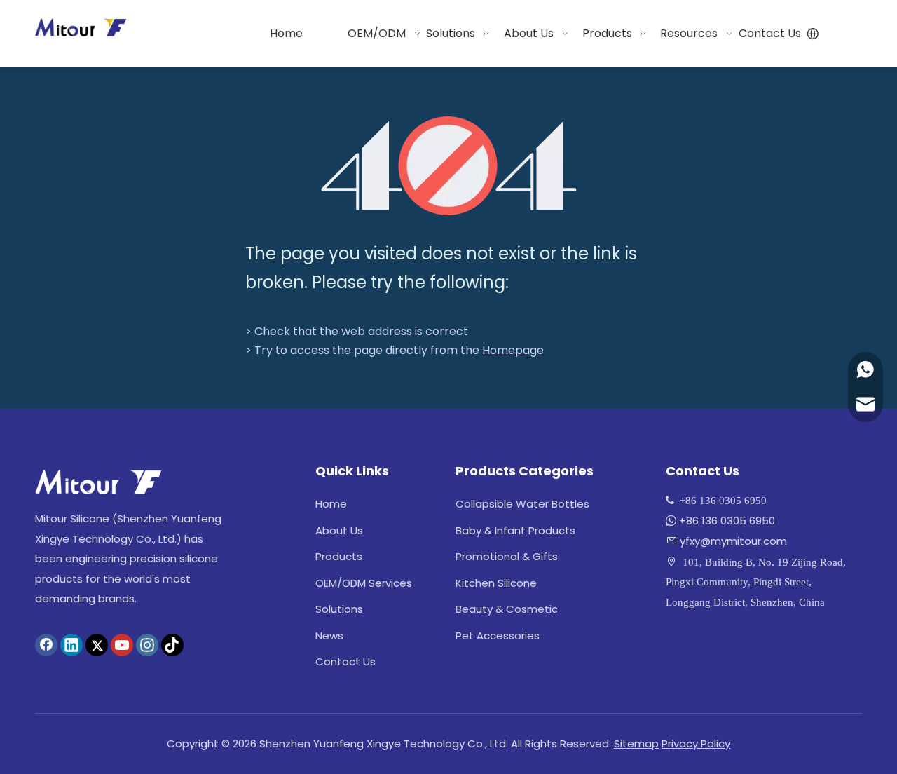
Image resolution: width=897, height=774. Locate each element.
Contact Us (345, 661)
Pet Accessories (498, 635)
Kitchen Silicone (496, 583)
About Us (339, 530)
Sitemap (636, 743)
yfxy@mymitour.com (733, 541)
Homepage (513, 350)
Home (331, 503)
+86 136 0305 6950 (727, 520)
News (329, 635)
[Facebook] (46, 645)
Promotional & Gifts (507, 556)
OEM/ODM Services (363, 583)
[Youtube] (122, 645)
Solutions (339, 609)
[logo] (98, 481)
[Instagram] (147, 645)
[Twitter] (96, 645)
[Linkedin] (71, 645)
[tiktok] (172, 645)
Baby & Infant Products (515, 530)
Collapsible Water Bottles (522, 503)
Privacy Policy (696, 743)
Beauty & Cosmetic (507, 609)
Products (338, 556)
